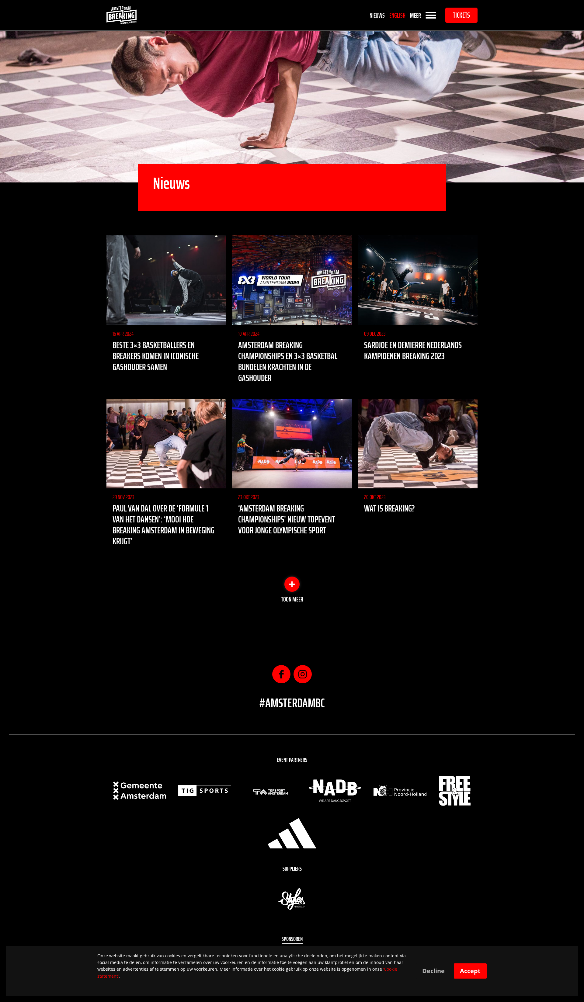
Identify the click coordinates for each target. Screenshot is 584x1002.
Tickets (461, 15)
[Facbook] (281, 674)
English (397, 15)
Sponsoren (292, 938)
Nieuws (377, 15)
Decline (433, 971)
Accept (470, 971)
